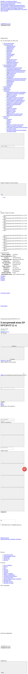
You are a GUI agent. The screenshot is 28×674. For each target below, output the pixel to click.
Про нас (3, 5)
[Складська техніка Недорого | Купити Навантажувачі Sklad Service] (8, 523)
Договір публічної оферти (10, 576)
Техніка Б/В (7, 88)
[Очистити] (12, 153)
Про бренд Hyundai (8, 583)
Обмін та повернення (10, 6)
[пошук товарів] (12, 139)
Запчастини (7, 90)
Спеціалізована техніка (9, 66)
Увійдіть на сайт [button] (5, 360)
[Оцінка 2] (12, 469)
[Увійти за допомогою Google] (12, 441)
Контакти (13, 5)
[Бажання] (14, 176)
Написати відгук (5, 331)
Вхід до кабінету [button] (8, 565)
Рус (4, 197)
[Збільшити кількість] (12, 395)
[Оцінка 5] (12, 505)
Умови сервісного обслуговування (12, 578)
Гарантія (18, 5)
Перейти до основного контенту (9, 1)
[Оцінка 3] (12, 481)
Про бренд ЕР (12, 9)
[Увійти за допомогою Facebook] (12, 429)
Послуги (6, 118)
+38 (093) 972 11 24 (5, 23)
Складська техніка (8, 44)
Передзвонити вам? (5, 25)
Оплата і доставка (8, 573)
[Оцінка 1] (12, 457)
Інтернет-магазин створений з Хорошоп (11, 539)
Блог (6, 5)
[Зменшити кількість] (12, 382)
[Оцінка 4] (12, 493)
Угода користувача (9, 8)
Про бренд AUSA (20, 9)
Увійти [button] (2, 375)
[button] (24, 469)
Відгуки (9, 5)
